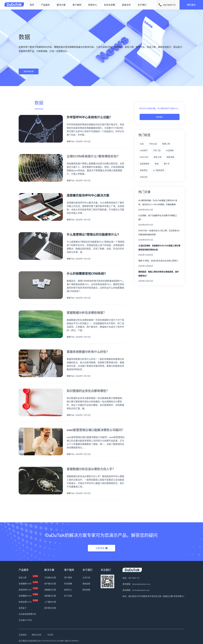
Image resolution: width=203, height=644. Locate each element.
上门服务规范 (158, 170)
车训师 (50, 635)
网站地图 (86, 590)
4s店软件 (144, 150)
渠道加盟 (86, 584)
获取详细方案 (29, 71)
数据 (39, 102)
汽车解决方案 (50, 578)
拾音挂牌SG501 (27, 601)
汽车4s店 (153, 143)
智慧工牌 (166, 143)
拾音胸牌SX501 (27, 595)
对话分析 (143, 176)
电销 (157, 163)
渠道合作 (126, 4)
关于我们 (142, 4)
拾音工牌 (27, 577)
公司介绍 (86, 578)
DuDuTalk (144, 157)
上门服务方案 (50, 602)
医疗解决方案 (50, 608)
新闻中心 (92, 4)
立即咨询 (100, 548)
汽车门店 (157, 150)
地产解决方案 (50, 584)
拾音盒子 (22, 608)
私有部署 (68, 584)
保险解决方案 (50, 596)
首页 (32, 4)
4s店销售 (170, 150)
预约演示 (191, 4)
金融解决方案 (50, 590)
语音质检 (143, 170)
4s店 (142, 143)
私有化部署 (109, 4)
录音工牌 (157, 157)
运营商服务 (144, 163)
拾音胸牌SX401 (27, 583)
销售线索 (170, 157)
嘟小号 (167, 163)
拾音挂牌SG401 (27, 589)
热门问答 (68, 596)
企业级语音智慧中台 (27, 614)
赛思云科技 (36, 635)
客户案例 (76, 4)
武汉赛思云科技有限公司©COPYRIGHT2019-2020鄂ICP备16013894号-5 (49, 641)
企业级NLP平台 (25, 620)
